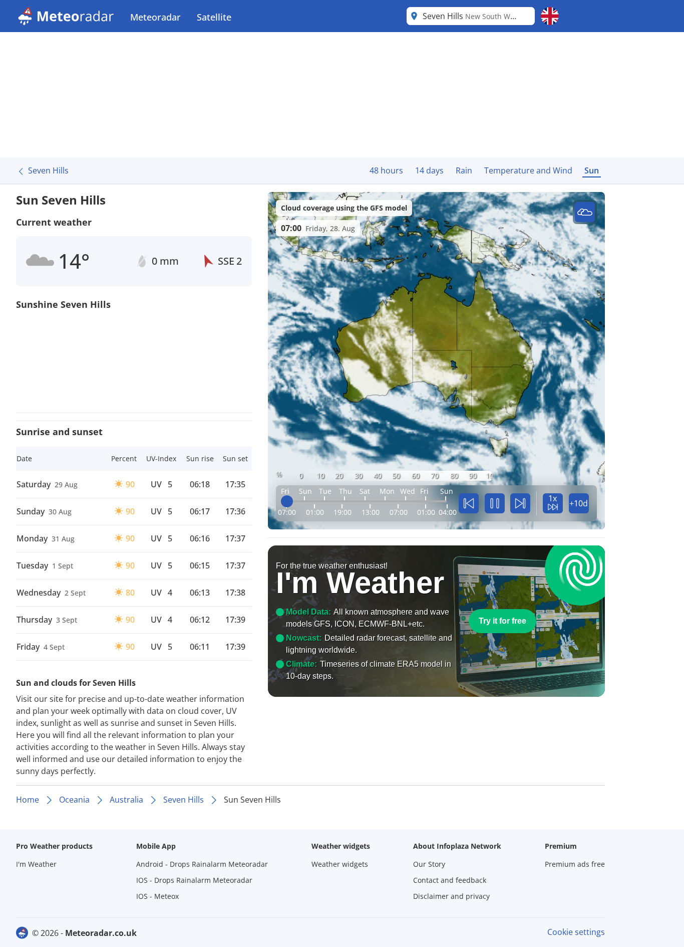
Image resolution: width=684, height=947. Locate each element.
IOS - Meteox (157, 896)
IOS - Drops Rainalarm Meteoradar (194, 880)
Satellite (214, 17)
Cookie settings (576, 931)
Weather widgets (339, 864)
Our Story (429, 864)
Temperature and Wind (528, 170)
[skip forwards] (520, 503)
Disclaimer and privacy (451, 896)
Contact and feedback (449, 880)
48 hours (386, 170)
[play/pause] (495, 503)
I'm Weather (36, 864)
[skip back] (469, 503)
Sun (591, 170)
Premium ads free (575, 864)
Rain (464, 170)
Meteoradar (155, 17)
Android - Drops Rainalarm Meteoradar (202, 864)
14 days (429, 170)
